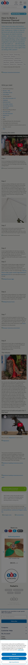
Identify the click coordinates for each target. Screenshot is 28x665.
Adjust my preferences (14, 662)
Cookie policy (20, 649)
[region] (14, 652)
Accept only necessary (14, 658)
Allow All (14, 654)
